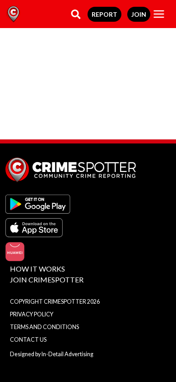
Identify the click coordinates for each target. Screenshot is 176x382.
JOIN (138, 14)
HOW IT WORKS (37, 268)
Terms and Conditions (44, 327)
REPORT (104, 14)
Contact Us (28, 339)
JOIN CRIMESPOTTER (46, 279)
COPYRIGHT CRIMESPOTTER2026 (55, 301)
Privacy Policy (31, 314)
